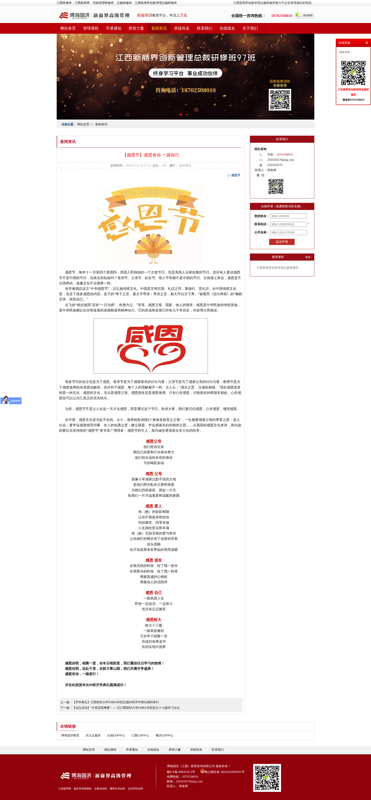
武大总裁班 (93, 735)
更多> (308, 257)
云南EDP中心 (116, 735)
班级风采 (182, 28)
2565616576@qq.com (280, 159)
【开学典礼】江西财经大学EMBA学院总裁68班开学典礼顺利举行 (115, 702)
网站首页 (68, 28)
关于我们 (250, 28)
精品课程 (110, 749)
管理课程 (91, 28)
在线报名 (227, 28)
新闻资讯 (159, 28)
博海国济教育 (70, 735)
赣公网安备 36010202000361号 (225, 771)
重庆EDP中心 (164, 735)
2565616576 (274, 165)
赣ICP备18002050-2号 (181, 772)
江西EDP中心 (140, 735)
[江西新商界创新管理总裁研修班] (185, 118)
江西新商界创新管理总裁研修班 (278, 267)
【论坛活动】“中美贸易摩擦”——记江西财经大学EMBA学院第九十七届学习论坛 (126, 707)
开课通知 (113, 28)
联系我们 (204, 28)
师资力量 (136, 28)
